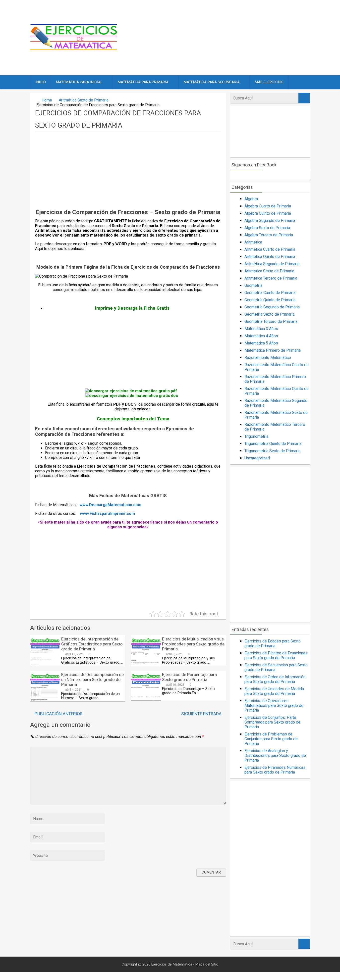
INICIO (40, 82)
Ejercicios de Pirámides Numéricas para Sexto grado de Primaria (274, 770)
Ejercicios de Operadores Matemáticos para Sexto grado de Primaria (273, 705)
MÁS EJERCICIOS (269, 82)
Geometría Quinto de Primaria (269, 299)
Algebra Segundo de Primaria (269, 220)
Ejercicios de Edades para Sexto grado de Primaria (272, 643)
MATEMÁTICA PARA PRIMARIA (143, 82)
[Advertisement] (217, 37)
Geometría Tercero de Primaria (270, 321)
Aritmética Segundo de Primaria (271, 263)
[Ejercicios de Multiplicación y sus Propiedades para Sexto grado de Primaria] (146, 663)
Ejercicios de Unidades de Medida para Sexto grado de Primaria (274, 691)
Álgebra (251, 198)
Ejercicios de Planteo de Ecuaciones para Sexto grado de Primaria (276, 655)
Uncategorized (257, 458)
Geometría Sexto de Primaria (269, 314)
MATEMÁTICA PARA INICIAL (79, 82)
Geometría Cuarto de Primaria (269, 292)
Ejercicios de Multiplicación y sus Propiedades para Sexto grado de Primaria (193, 643)
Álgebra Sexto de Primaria (267, 227)
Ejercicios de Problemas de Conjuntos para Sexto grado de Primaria (271, 739)
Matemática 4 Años (261, 336)
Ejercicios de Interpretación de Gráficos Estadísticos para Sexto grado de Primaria (92, 643)
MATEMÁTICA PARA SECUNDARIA (212, 82)
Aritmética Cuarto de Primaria (269, 249)
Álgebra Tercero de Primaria (268, 235)
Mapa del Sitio (206, 964)
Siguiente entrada (201, 713)
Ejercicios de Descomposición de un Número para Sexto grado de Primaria (92, 679)
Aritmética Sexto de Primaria (84, 100)
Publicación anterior (58, 713)
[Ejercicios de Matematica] (73, 49)
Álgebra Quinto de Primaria (267, 213)
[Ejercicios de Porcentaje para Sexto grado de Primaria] (146, 699)
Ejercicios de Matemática (171, 964)
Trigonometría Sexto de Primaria (272, 450)
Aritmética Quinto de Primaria (269, 256)
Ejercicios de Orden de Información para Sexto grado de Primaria (274, 679)
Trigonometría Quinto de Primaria (272, 443)
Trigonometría (256, 436)
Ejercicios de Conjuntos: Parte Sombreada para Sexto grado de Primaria (272, 722)
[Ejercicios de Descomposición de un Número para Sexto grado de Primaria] (45, 699)
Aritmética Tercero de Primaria (270, 278)
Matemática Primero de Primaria (272, 350)
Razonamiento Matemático (267, 357)
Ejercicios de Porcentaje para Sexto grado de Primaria (189, 677)
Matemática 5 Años (261, 343)
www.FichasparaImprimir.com (107, 513)
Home (47, 100)
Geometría (253, 285)
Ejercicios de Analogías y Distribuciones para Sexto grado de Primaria (275, 755)
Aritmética (253, 242)
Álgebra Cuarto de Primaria (267, 206)
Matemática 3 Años (261, 328)
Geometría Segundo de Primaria (272, 307)
